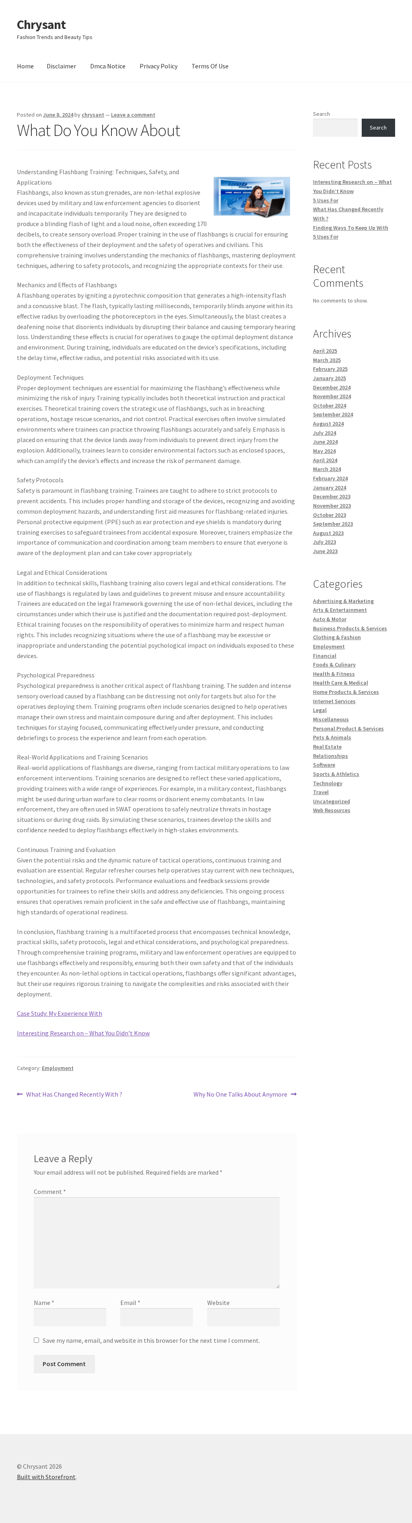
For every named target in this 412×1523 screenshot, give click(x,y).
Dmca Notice (108, 66)
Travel (321, 792)
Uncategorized (331, 801)
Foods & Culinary (334, 664)
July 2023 (324, 541)
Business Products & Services (350, 628)
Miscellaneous (331, 719)
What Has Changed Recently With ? (74, 1095)
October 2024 (329, 405)
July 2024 (324, 432)
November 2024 (332, 396)
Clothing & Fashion (337, 637)
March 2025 (327, 360)
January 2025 (329, 378)
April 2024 (325, 460)
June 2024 (325, 441)
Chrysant (41, 24)
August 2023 (328, 533)
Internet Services (334, 701)
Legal (320, 710)
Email (130, 1303)
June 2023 (325, 551)
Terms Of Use (210, 66)
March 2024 (327, 469)
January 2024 (329, 487)
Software (324, 764)
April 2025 (325, 350)
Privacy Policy (158, 66)
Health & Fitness (334, 673)
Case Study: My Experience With (59, 1013)
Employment (58, 1068)
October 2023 (329, 515)
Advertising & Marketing (343, 601)
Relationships (330, 755)
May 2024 (324, 451)
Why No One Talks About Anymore (240, 1095)
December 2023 (331, 496)
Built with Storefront (46, 1477)
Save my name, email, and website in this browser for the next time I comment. (151, 1340)
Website (218, 1303)
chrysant (93, 114)
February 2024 (330, 478)
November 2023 (332, 505)
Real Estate (327, 746)
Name (44, 1303)
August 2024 (328, 423)
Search (321, 113)
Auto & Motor (329, 619)
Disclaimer (61, 66)
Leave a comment (133, 114)
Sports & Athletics (336, 774)
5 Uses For (325, 200)
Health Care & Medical (340, 682)
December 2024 (331, 387)
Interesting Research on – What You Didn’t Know (83, 1033)
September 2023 (333, 523)
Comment (50, 1192)
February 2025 (330, 369)
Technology (327, 783)
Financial (324, 655)
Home (25, 66)
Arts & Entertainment (340, 609)
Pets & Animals (332, 737)
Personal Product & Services (348, 728)
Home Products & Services (346, 692)
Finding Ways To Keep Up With (350, 227)
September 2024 (333, 414)
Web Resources (331, 810)
